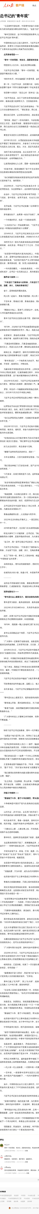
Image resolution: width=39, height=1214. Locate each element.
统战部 (16, 1195)
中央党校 (27, 1198)
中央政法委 (31, 1195)
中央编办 (3, 1198)
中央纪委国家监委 (6, 1195)
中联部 (23, 1195)
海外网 (16, 1201)
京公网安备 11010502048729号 (21, 1208)
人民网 (2, 1201)
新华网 (29, 1201)
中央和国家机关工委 (14, 1198)
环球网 (9, 1201)
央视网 (23, 1201)
